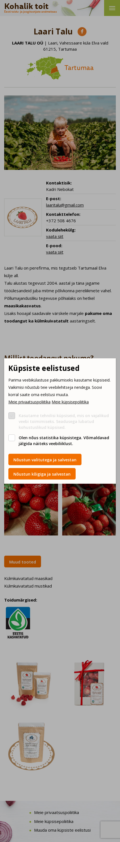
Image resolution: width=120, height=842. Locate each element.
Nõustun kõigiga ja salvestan (42, 474)
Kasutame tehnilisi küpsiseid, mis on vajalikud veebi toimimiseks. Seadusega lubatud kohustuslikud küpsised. (64, 421)
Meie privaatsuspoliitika (29, 401)
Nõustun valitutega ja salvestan (44, 459)
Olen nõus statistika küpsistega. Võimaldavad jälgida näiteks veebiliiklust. (64, 440)
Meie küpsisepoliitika (70, 401)
